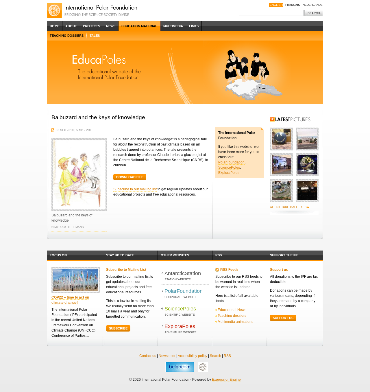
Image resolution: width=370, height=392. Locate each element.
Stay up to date (120, 255)
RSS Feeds (229, 270)
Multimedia (173, 26)
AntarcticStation (182, 275)
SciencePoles (229, 167)
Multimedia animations (235, 322)
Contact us (147, 356)
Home (54, 26)
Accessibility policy (192, 356)
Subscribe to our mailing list (135, 189)
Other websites (175, 255)
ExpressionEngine (226, 380)
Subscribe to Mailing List (126, 270)
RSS (218, 255)
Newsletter (167, 356)
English (276, 4)
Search (215, 356)
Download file (129, 177)
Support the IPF (284, 255)
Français (292, 4)
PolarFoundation (231, 162)
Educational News (232, 310)
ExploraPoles (228, 173)
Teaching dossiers (67, 35)
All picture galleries (288, 207)
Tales (95, 35)
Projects (91, 26)
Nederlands (313, 4)
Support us (279, 270)
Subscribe (118, 328)
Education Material (139, 26)
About (71, 26)
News (110, 26)
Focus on (58, 255)
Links (194, 26)
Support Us (283, 318)
